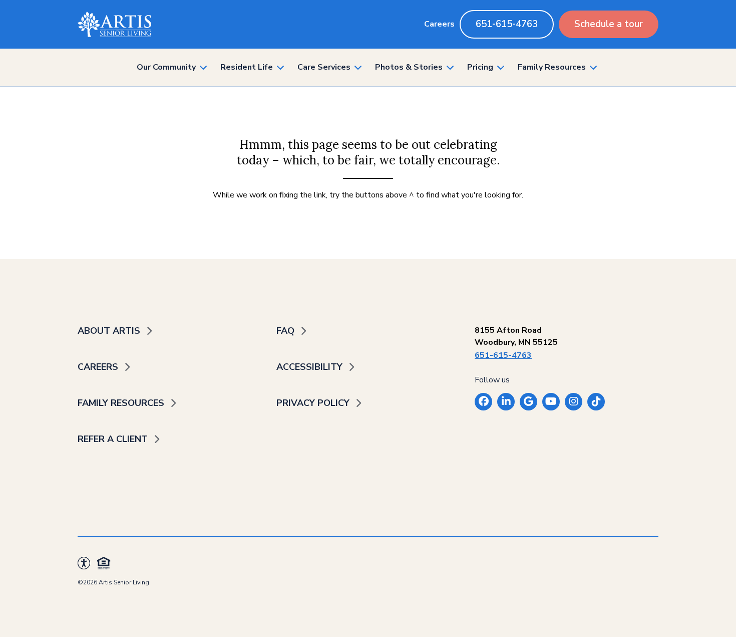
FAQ (285, 331)
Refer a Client (113, 439)
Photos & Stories (409, 67)
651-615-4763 (507, 24)
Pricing (480, 67)
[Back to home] (114, 24)
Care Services (323, 67)
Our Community (166, 67)
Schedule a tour (608, 24)
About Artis (109, 331)
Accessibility (309, 367)
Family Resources (552, 67)
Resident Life (246, 67)
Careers (439, 24)
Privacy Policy (312, 403)
